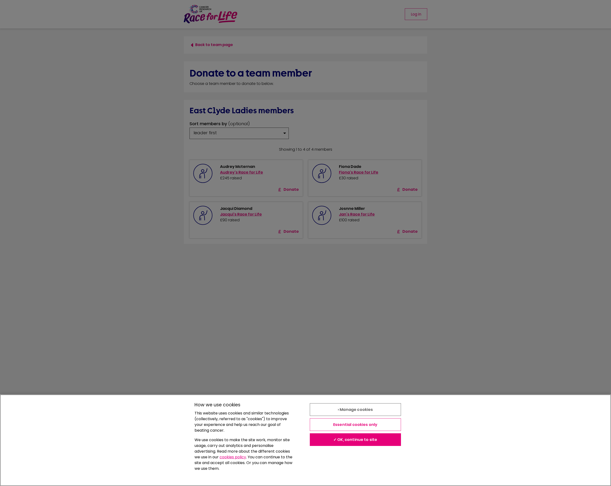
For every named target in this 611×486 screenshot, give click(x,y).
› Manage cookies (355, 409)
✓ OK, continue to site (355, 439)
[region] (305, 440)
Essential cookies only (355, 424)
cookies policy (233, 457)
